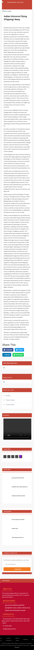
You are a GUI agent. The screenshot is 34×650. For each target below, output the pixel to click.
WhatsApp (19, 355)
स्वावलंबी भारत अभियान (15, 528)
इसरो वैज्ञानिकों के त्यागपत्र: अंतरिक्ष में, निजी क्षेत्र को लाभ (19, 486)
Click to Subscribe (6, 580)
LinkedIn (7, 355)
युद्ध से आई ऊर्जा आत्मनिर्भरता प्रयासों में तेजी (18, 477)
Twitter (20, 350)
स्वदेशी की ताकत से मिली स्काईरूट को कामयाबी (18, 495)
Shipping (25, 639)
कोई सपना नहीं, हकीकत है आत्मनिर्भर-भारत (18, 537)
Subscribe (17, 569)
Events (8, 395)
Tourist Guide (10, 400)
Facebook (9, 350)
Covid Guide (10, 404)
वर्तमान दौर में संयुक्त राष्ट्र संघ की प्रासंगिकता (18, 519)
